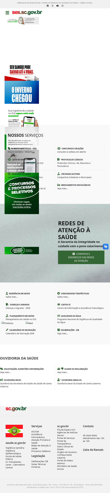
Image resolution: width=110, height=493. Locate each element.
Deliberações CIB (39, 461)
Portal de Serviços (66, 438)
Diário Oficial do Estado (65, 448)
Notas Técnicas (38, 464)
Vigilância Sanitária (15, 447)
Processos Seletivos (41, 451)
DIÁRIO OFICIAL (86, 3)
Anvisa (60, 468)
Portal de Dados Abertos (65, 462)
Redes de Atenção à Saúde (41, 447)
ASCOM (35, 431)
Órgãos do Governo (67, 452)
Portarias (35, 466)
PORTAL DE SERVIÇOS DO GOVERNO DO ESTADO (60, 3)
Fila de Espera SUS (66, 429)
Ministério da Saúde (67, 466)
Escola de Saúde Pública (13, 458)
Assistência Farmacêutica (38, 436)
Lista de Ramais (93, 450)
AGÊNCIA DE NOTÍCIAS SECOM (28, 3)
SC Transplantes (13, 461)
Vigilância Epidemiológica (13, 452)
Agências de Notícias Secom (67, 434)
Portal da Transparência (64, 442)
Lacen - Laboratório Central (15, 466)
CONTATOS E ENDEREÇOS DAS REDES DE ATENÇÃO (81, 257)
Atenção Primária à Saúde (40, 441)
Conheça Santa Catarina (64, 456)
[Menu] (7, 12)
